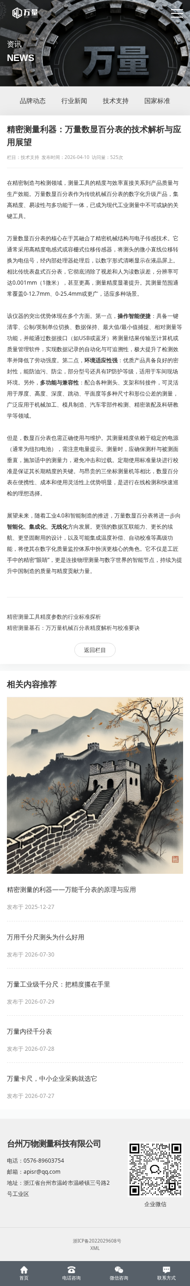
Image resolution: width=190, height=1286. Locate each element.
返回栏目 (95, 650)
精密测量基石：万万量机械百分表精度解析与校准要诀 (73, 628)
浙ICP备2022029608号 (97, 1240)
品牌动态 (33, 100)
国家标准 (157, 100)
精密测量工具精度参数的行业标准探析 (54, 617)
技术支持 (116, 100)
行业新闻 (74, 100)
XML (95, 1248)
